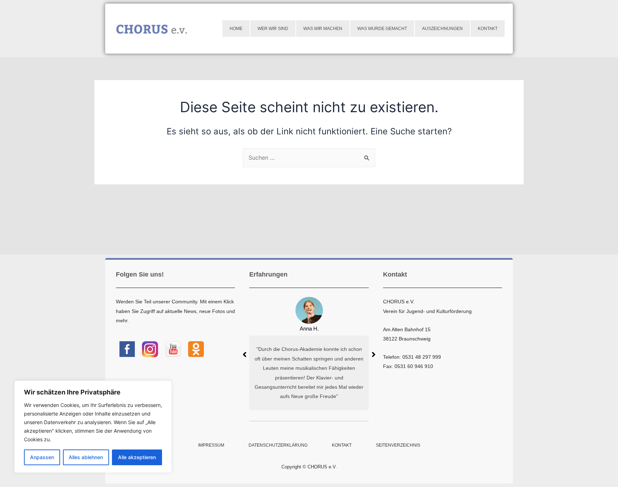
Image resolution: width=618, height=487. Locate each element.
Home (236, 28)
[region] (93, 427)
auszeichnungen (442, 28)
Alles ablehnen (86, 457)
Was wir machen (322, 28)
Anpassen (42, 457)
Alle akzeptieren (137, 457)
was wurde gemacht (382, 28)
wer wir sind (273, 28)
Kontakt (487, 28)
